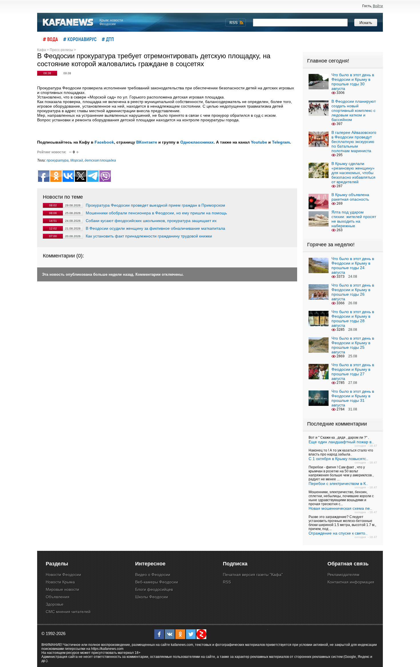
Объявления (57, 597)
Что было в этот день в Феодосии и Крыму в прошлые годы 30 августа (352, 81)
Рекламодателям (343, 574)
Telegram (281, 142)
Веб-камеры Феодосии (156, 582)
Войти (378, 6)
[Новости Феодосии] (68, 22)
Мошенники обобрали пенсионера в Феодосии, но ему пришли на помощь (156, 213)
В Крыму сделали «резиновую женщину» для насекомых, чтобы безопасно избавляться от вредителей (353, 172)
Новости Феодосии (63, 574)
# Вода (50, 39)
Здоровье (54, 604)
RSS (227, 582)
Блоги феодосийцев (154, 589)
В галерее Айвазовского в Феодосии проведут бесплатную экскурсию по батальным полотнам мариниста (353, 141)
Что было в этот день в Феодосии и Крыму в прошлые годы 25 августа (352, 345)
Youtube (259, 142)
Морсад (76, 160)
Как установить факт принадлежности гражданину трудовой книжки (149, 236)
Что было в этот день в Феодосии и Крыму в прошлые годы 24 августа (352, 265)
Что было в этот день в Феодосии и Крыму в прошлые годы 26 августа (352, 292)
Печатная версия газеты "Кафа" (253, 574)
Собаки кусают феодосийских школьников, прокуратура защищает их (151, 220)
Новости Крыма (60, 582)
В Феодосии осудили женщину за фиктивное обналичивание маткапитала (155, 228)
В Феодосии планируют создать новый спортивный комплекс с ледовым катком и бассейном (353, 110)
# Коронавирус (80, 39)
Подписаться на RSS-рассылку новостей (235, 23)
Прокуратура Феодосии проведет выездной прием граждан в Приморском (155, 205)
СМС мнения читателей (68, 611)
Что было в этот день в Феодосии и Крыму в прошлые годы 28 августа (352, 318)
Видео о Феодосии (152, 574)
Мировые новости (62, 589)
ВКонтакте (146, 142)
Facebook (104, 142)
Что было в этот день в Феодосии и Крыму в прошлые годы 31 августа (352, 398)
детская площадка (100, 160)
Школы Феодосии (151, 597)
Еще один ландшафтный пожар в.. (341, 442)
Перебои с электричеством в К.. (338, 483)
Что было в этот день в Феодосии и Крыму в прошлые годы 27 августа (352, 371)
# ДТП (108, 39)
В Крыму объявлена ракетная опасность (350, 196)
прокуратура (58, 160)
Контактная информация (350, 582)
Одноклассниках (197, 142)
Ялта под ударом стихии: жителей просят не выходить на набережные (353, 219)
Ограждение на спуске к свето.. (338, 533)
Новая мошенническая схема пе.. (340, 508)
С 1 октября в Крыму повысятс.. (338, 458)
